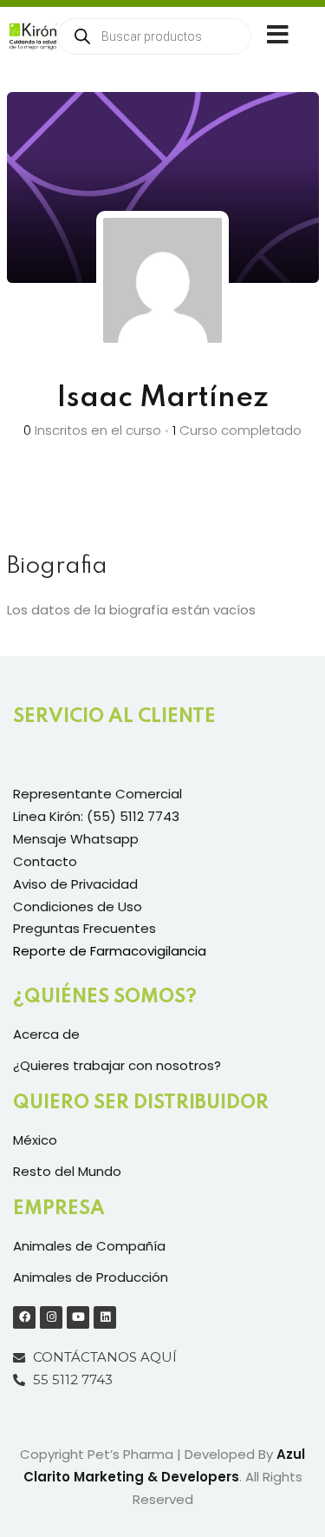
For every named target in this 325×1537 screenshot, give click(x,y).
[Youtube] (78, 1317)
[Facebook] (24, 1317)
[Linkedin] (105, 1317)
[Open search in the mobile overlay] (154, 36)
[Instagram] (51, 1317)
